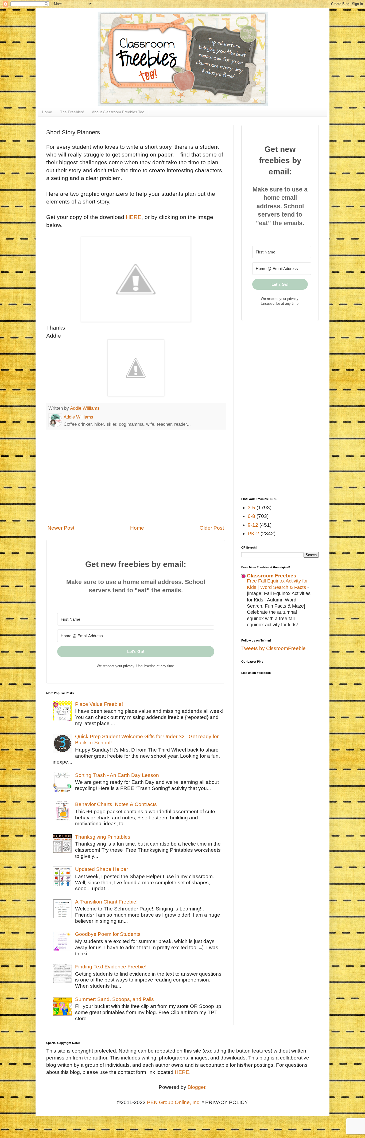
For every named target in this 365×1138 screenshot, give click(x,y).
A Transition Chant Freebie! (106, 902)
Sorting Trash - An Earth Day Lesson (117, 775)
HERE (133, 217)
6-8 (251, 516)
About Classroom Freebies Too (118, 112)
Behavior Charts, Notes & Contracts (116, 804)
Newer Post (61, 528)
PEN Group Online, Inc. (174, 1102)
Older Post (212, 528)
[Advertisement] (135, 477)
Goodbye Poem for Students (108, 934)
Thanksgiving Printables (102, 837)
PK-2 (253, 533)
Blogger (196, 1087)
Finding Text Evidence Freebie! (110, 966)
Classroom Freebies (271, 575)
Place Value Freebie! (99, 704)
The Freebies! (72, 112)
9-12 (253, 525)
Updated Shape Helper (101, 869)
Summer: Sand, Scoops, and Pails (114, 999)
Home (47, 112)
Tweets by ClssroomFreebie (273, 648)
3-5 (251, 507)
